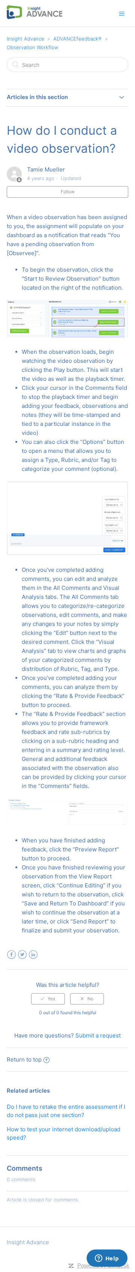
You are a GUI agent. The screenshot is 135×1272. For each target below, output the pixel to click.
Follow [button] (68, 191)
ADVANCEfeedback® (77, 39)
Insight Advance (25, 39)
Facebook (11, 954)
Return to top (24, 1059)
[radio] (48, 998)
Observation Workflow (32, 47)
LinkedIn (33, 954)
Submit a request (98, 1035)
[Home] (34, 17)
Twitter (22, 954)
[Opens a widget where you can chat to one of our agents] (107, 1258)
